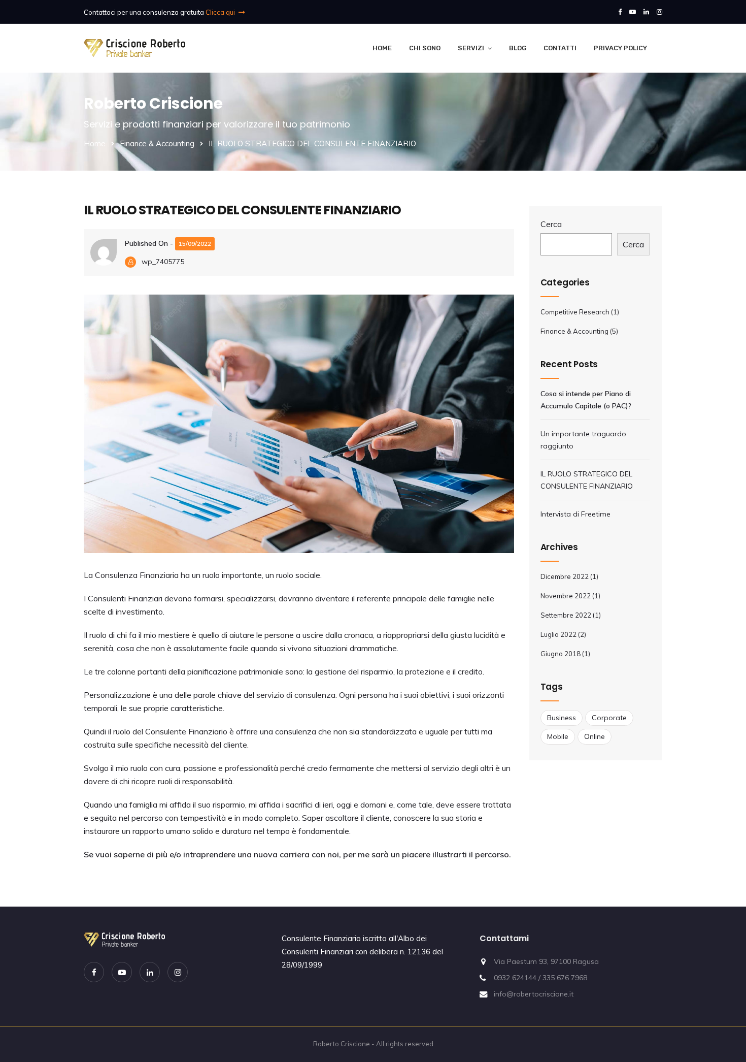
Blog (517, 48)
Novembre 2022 (565, 596)
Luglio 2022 (558, 634)
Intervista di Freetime (576, 514)
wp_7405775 (163, 261)
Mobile (557, 736)
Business (561, 717)
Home (382, 48)
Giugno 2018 (560, 654)
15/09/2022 (195, 243)
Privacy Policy (620, 48)
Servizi (471, 48)
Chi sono (424, 48)
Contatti (560, 48)
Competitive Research (574, 312)
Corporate (609, 717)
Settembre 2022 (565, 615)
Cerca (551, 224)
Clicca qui (221, 12)
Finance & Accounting (157, 143)
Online (594, 736)
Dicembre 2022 (564, 576)
